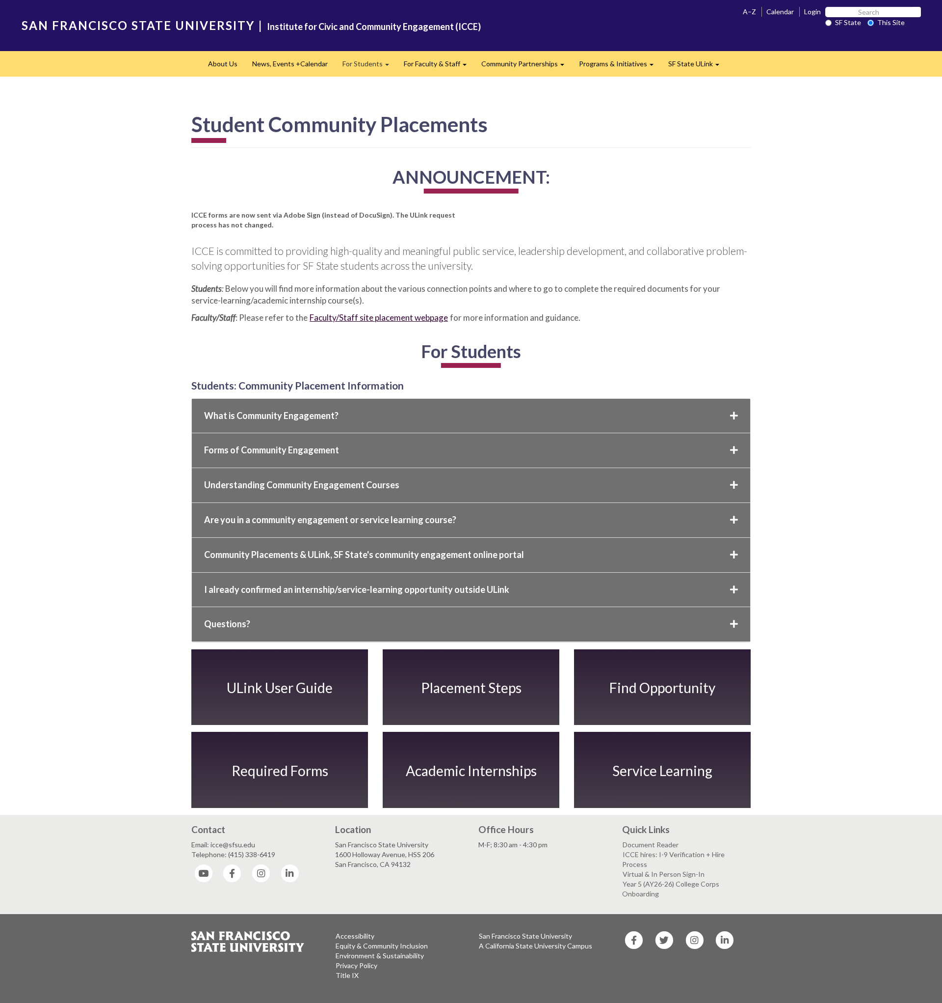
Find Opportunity (662, 687)
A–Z (749, 11)
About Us (222, 63)
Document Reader (651, 844)
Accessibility (355, 936)
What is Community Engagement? (271, 415)
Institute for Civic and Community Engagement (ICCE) (374, 26)
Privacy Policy (356, 965)
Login (812, 11)
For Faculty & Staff (439, 66)
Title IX (347, 975)
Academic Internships (471, 770)
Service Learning (662, 770)
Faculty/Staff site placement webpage (379, 317)
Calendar (780, 11)
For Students (369, 66)
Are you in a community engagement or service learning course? (330, 519)
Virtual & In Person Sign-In (664, 874)
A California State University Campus (535, 946)
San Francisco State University (525, 936)
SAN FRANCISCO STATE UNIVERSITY (138, 25)
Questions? (227, 623)
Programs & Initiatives (620, 66)
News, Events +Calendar (290, 63)
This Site (891, 22)
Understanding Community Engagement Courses (301, 484)
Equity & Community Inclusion (382, 946)
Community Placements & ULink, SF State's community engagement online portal (364, 554)
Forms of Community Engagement (271, 450)
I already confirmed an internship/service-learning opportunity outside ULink (356, 589)
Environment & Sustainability (380, 955)
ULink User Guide (280, 687)
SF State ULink (697, 66)
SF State (848, 22)
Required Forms (280, 770)
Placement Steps (471, 687)
